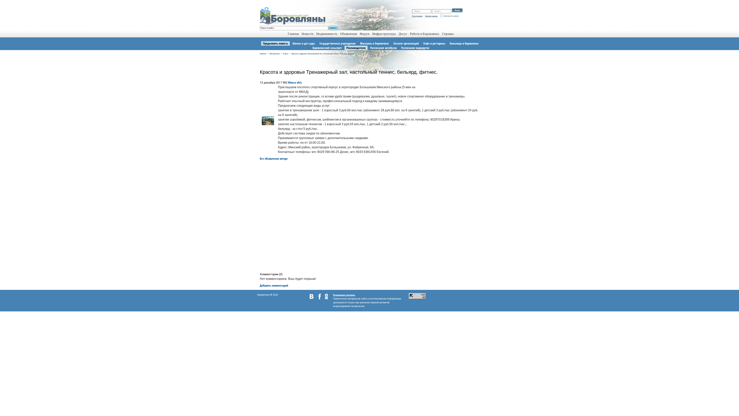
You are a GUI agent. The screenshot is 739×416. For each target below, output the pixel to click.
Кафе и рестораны (434, 43)
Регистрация (417, 16)
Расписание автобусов (383, 48)
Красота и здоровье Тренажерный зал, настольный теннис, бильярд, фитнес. (323, 53)
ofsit (299, 82)
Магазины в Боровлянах (374, 43)
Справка (448, 34)
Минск (292, 82)
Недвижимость (326, 34)
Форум (365, 34)
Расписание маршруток (415, 48)
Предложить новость (275, 43)
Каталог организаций (406, 43)
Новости (307, 34)
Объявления (348, 34)
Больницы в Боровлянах (464, 43)
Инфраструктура (384, 34)
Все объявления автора (274, 158)
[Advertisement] (371, 216)
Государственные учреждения (337, 43)
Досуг (403, 34)
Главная (263, 53)
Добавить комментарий (274, 285)
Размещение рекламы (344, 295)
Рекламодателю (356, 48)
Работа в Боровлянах (424, 34)
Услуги (285, 53)
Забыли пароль (431, 16)
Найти (333, 28)
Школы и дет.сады (304, 43)
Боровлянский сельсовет (327, 48)
